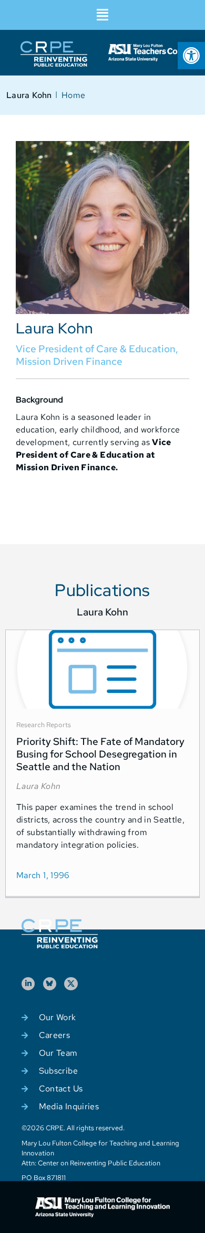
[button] (102, 15)
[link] (191, 55)
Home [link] (73, 95)
